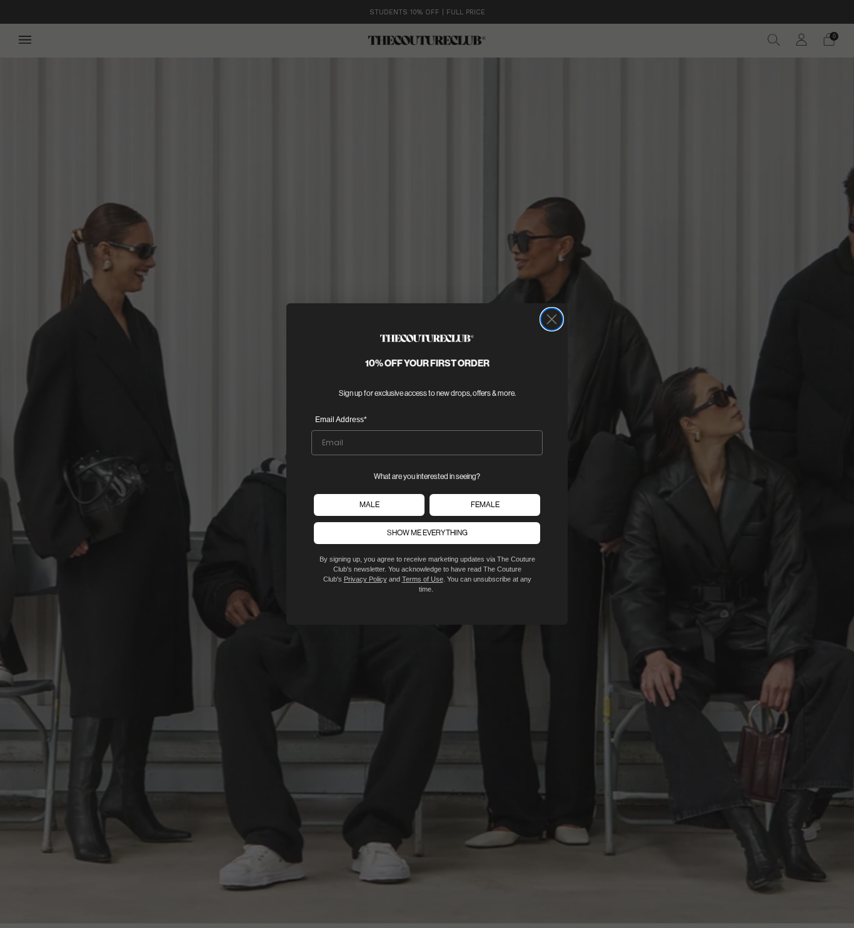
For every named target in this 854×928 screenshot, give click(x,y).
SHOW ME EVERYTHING (427, 532)
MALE (369, 504)
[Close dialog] (552, 319)
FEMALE (485, 504)
